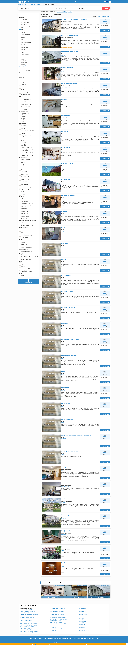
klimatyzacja (24, 116)
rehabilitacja (24, 108)
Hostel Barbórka (66, 179)
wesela (23, 232)
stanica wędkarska (25, 54)
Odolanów (63, 358)
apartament (23, 21)
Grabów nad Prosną (65, 87)
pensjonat (23, 44)
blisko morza (24, 244)
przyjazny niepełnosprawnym (28, 221)
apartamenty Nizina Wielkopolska (27, 611)
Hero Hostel (64, 323)
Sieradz (63, 326)
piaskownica (24, 210)
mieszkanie (23, 37)
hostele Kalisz (53, 627)
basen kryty (24, 171)
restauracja (23, 64)
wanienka (24, 218)
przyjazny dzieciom (26, 216)
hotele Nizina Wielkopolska (26, 620)
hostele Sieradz (82, 611)
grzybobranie (25, 176)
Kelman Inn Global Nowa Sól (69, 195)
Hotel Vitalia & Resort (67, 163)
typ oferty (21, 17)
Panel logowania (93, 638)
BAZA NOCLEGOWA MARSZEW (69, 35)
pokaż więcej (22, 66)
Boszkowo (63, 167)
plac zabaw (24, 211)
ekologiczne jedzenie (26, 147)
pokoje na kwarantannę (27, 259)
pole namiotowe (24, 47)
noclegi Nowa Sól (83, 627)
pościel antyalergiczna (27, 225)
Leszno (62, 374)
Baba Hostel (64, 131)
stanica (22, 52)
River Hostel (64, 243)
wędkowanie (24, 186)
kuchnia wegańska (26, 150)
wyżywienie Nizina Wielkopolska (27, 617)
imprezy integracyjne (26, 229)
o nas (70, 638)
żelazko (23, 121)
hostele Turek (82, 610)
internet (23, 101)
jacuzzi (23, 191)
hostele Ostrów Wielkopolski (56, 628)
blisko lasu (24, 242)
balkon (23, 114)
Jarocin (62, 151)
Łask (62, 406)
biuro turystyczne (25, 22)
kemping (23, 32)
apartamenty (24, 84)
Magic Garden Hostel (67, 67)
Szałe (62, 566)
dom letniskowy (24, 24)
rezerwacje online (25, 15)
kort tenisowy (25, 179)
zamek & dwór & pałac (26, 61)
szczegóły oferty (104, 30)
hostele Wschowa (83, 614)
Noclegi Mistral (65, 387)
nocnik (23, 206)
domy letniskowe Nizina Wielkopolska (28, 613)
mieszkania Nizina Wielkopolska (27, 626)
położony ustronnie (26, 246)
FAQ (55, 638)
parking (23, 103)
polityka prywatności (62, 638)
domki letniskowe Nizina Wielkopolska (28, 616)
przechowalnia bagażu (27, 160)
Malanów (63, 55)
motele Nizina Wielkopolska (26, 628)
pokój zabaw (24, 213)
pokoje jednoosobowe (26, 91)
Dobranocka (64, 211)
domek (22, 27)
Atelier (63, 371)
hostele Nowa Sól (83, 616)
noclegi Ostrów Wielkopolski (85, 626)
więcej (63, 172)
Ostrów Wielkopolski (65, 310)
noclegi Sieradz (82, 629)
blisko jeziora (24, 241)
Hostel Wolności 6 (66, 147)
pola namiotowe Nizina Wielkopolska (58, 610)
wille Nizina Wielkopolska (55, 620)
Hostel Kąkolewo (66, 275)
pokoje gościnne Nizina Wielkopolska (58, 608)
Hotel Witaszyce (65, 515)
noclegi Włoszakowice (84, 630)
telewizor (24, 119)
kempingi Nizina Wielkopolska (26, 622)
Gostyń (62, 231)
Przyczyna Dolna (65, 486)
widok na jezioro (25, 264)
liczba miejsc (22, 72)
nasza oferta (76, 638)
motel (22, 39)
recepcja (23, 162)
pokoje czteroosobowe (26, 87)
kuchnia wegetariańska (27, 152)
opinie (108, 16)
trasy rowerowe (25, 184)
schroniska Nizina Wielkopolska (57, 614)
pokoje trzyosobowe (26, 92)
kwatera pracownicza (25, 34)
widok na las (24, 266)
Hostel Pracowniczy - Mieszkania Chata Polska (74, 19)
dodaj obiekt (84, 638)
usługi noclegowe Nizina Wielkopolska (58, 619)
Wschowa (63, 342)
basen (23, 169)
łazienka (23, 118)
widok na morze (25, 268)
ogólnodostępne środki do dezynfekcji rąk (29, 257)
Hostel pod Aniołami (67, 291)
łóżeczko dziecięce (26, 205)
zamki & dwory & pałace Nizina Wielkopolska (59, 623)
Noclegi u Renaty (66, 115)
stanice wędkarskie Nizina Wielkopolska (58, 617)
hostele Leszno (53, 632)
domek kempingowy (25, 26)
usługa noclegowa (25, 56)
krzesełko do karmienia (27, 203)
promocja (21, 77)
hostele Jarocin (82, 608)
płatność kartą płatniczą (27, 271)
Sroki (62, 119)
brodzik (23, 200)
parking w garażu (25, 106)
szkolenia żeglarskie (26, 251)
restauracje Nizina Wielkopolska (57, 611)
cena (20, 68)
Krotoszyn (63, 215)
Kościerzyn (63, 438)
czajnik (23, 125)
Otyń (62, 23)
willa (22, 57)
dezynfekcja (24, 254)
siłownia (23, 194)
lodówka (23, 133)
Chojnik (63, 502)
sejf (22, 164)
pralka (23, 140)
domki (23, 86)
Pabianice (63, 534)
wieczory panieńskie (26, 235)
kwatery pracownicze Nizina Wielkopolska (29, 623)
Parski (62, 247)
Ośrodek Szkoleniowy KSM (68, 499)
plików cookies (38, 644)
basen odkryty (25, 172)
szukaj (106, 8)
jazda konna (24, 177)
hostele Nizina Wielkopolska (26, 619)
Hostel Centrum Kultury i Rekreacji (71, 339)
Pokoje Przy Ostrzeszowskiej (69, 83)
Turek (62, 183)
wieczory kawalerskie (26, 234)
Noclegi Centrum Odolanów (69, 355)
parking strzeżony (26, 104)
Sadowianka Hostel (66, 547)
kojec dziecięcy (25, 201)
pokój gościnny (24, 46)
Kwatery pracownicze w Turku (69, 451)
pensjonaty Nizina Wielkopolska (27, 632)
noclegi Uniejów (82, 624)
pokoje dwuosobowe (26, 89)
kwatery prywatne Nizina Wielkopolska (28, 625)
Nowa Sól (63, 199)
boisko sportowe (25, 174)
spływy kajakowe (25, 182)
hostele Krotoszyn (54, 630)
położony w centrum (26, 247)
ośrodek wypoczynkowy (26, 42)
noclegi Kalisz (82, 618)
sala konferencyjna (26, 230)
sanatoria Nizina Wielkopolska (56, 613)
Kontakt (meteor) (41, 638)
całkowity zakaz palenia (27, 99)
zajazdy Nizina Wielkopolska (56, 622)
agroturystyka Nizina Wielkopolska (27, 609)
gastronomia (24, 62)
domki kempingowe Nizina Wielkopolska (29, 614)
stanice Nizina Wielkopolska (56, 616)
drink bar (24, 145)
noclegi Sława (82, 622)
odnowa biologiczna (25, 41)
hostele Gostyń (82, 613)
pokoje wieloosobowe (26, 94)
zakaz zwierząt (25, 109)
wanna (23, 142)
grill (22, 126)
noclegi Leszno (82, 621)
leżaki (23, 131)
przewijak (24, 215)
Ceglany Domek (65, 467)
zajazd (22, 59)
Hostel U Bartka (65, 483)
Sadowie (63, 550)
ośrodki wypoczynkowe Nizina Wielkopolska (29, 631)
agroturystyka (24, 19)
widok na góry (25, 263)
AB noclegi (64, 227)
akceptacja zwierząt (26, 98)
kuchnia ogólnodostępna (27, 130)
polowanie (24, 181)
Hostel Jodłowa (65, 403)
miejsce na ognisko (26, 135)
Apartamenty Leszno (67, 419)
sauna (23, 193)
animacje (24, 198)
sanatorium (23, 49)
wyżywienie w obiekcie (27, 155)
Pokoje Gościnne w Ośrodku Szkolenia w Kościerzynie (76, 435)
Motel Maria (64, 563)
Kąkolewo (63, 278)
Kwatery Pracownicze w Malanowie (71, 51)
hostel (22, 29)
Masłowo (63, 103)
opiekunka (24, 208)
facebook (33, 638)
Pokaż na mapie (28, 282)
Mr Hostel (64, 259)
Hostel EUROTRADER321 (68, 307)
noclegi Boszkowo (83, 619)
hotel (22, 31)
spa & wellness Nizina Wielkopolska (28, 629)
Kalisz (62, 71)
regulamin (50, 638)
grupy (23, 275)
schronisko (23, 51)
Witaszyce (63, 518)
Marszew (63, 39)
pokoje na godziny (26, 159)
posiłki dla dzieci (25, 154)
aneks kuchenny (25, 113)
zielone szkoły (25, 237)
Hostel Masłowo (65, 99)
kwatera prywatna (25, 36)
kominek (23, 128)
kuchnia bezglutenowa (27, 149)
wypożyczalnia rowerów (27, 187)
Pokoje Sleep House (66, 531)
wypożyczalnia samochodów (28, 165)
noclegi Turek (82, 632)
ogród (23, 136)
